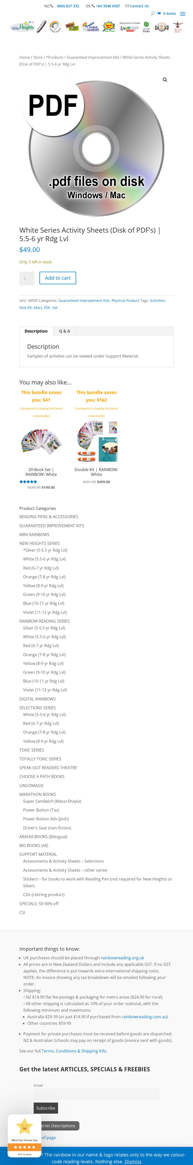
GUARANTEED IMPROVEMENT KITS (51, 525)
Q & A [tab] (64, 331)
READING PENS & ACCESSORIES (48, 516)
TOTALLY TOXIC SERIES (40, 759)
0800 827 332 (68, 6)
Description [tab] (36, 331)
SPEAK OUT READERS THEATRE (48, 767)
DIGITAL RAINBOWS (37, 699)
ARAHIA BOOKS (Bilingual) (43, 836)
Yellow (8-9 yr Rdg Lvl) (43, 585)
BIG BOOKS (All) (33, 845)
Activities (157, 300)
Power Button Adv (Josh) (46, 819)
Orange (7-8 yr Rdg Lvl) (44, 577)
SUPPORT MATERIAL (38, 854)
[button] (165, 79)
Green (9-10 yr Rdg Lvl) (44, 594)
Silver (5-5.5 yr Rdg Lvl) (44, 628)
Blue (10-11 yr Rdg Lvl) (43, 603)
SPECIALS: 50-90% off (39, 903)
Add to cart (58, 277)
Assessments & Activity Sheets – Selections (63, 861)
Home (24, 57)
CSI (22, 912)
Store (37, 57)
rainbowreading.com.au (144, 1016)
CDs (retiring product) (44, 894)
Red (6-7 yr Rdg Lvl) (41, 568)
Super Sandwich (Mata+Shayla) (52, 801)
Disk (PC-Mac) (30, 307)
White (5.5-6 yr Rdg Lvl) (44, 559)
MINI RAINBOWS (34, 534)
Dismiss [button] (133, 1161)
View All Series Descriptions (49, 1125)
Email (38, 1085)
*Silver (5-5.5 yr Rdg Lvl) (45, 550)
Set (55, 307)
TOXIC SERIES (31, 750)
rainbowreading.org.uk (122, 958)
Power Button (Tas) (41, 810)
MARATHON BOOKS (37, 794)
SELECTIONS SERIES (37, 708)
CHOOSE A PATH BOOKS (42, 776)
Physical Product (125, 300)
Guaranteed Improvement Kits (93, 57)
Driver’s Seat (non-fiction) (47, 828)
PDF (47, 307)
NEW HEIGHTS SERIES (39, 543)
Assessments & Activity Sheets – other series (65, 870)
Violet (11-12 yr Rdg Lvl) (45, 612)
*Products (54, 57)
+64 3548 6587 (108, 6)
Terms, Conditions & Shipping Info (74, 1051)
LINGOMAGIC (31, 785)
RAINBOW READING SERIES (44, 621)
